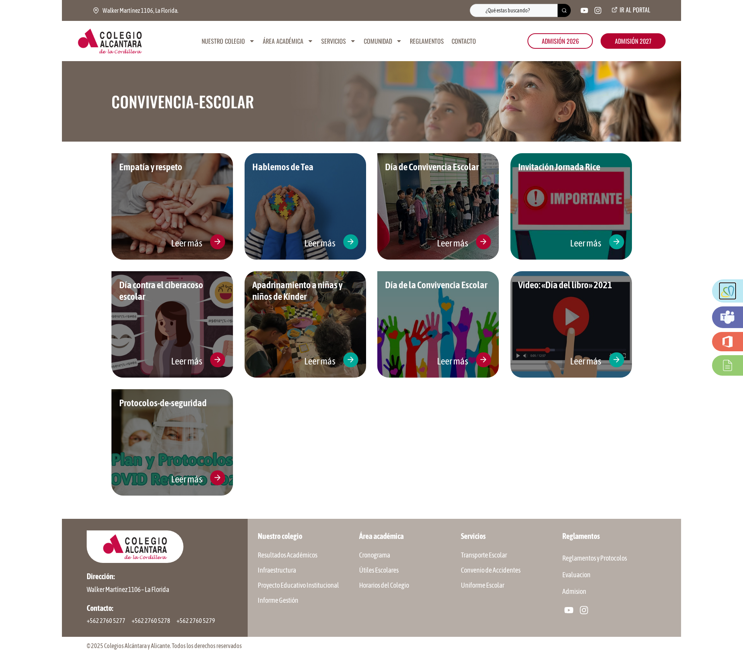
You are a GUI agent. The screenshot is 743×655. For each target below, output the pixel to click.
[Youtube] (584, 10)
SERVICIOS (333, 41)
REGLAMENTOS (427, 41)
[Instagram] (598, 10)
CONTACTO (464, 41)
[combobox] (514, 10)
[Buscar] (564, 10)
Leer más (186, 243)
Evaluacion (576, 575)
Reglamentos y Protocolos (594, 558)
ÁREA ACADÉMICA (283, 41)
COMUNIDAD (378, 41)
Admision (574, 591)
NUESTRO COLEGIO (223, 41)
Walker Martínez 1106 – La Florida (128, 589)
